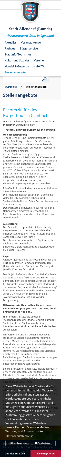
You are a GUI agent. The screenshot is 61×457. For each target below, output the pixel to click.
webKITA (39, 66)
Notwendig (20, 443)
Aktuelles (11, 42)
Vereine (39, 60)
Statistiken (44, 443)
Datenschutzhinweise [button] (19, 436)
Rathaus (10, 48)
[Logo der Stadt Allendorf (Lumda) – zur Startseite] (30, 13)
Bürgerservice (29, 48)
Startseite (11, 87)
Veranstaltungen (31, 42)
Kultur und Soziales (17, 60)
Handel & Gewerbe (17, 66)
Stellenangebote (15, 72)
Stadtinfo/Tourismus (18, 54)
